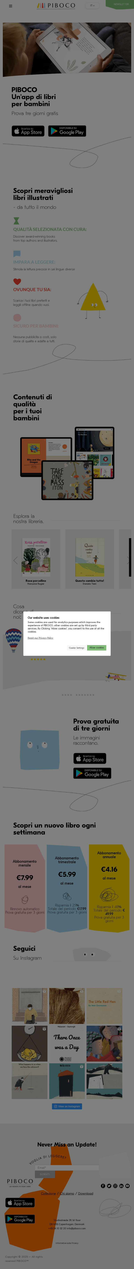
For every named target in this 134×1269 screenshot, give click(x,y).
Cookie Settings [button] (76, 647)
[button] (62, 647)
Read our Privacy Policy (40, 638)
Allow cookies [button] (97, 647)
